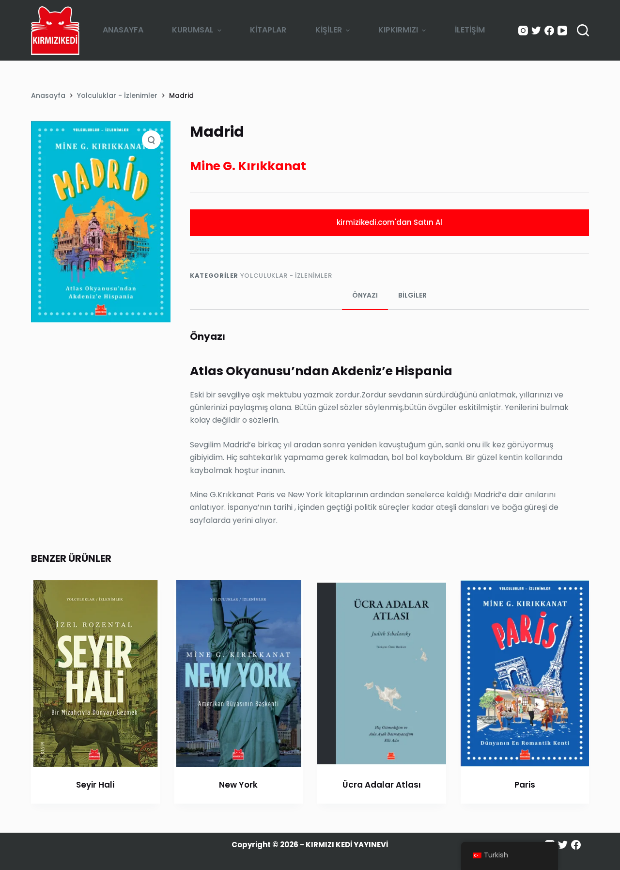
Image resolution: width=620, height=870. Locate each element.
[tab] (365, 295)
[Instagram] (523, 30)
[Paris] (525, 673)
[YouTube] (562, 30)
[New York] (238, 673)
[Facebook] (549, 30)
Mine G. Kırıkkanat (248, 166)
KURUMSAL (193, 29)
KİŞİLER (328, 29)
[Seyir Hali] (95, 673)
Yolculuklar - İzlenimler (286, 275)
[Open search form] (583, 30)
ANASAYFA (123, 29)
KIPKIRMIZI (398, 29)
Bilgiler (412, 295)
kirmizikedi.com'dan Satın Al (389, 222)
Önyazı (365, 295)
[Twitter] (536, 30)
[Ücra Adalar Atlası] (381, 673)
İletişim (470, 29)
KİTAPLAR (268, 29)
